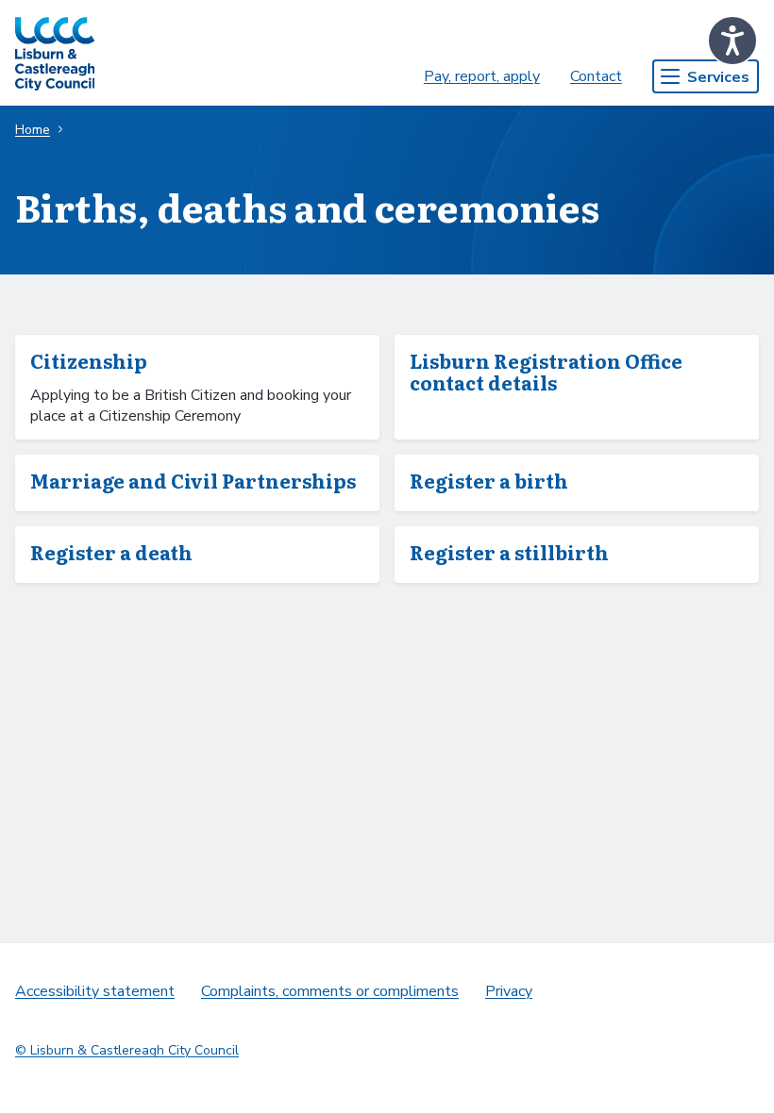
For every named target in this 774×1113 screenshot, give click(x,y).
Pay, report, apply (482, 76)
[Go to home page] (54, 53)
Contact (596, 76)
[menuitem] (482, 76)
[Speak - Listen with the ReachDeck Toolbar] (732, 40)
